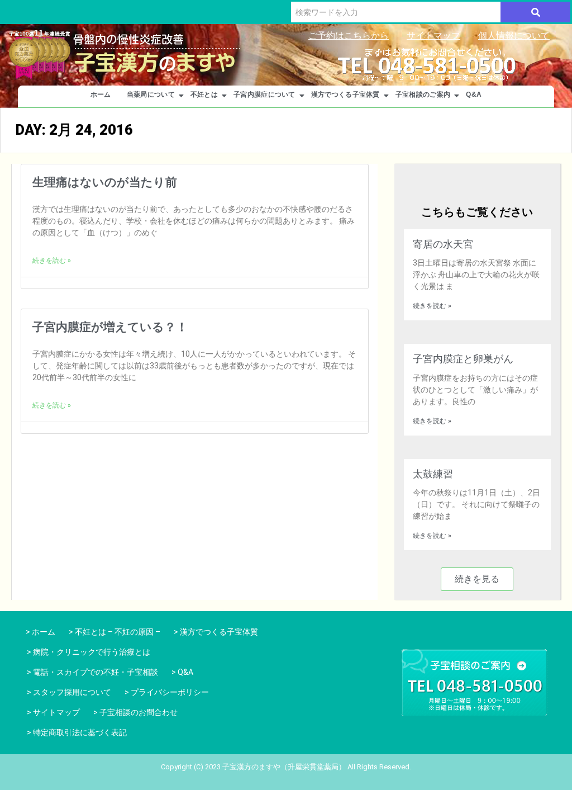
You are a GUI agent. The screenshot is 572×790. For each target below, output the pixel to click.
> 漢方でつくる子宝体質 (216, 631)
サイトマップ (433, 35)
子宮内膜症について (264, 94)
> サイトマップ (53, 712)
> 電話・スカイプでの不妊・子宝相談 (92, 672)
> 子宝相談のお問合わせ (135, 712)
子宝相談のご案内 (422, 94)
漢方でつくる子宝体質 (345, 94)
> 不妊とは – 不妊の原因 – (114, 631)
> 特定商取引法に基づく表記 (77, 732)
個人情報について (514, 35)
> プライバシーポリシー (167, 692)
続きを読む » (51, 260)
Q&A (474, 94)
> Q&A (182, 672)
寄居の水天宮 (443, 244)
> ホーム (38, 631)
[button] (477, 579)
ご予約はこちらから (348, 35)
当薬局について (151, 94)
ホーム (100, 94)
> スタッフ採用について (69, 692)
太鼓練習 (433, 474)
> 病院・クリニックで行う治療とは (88, 651)
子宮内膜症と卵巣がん (463, 359)
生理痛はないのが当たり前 (104, 182)
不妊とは (204, 94)
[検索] (535, 12)
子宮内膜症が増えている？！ (110, 327)
